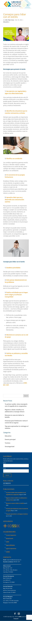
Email (4, 468)
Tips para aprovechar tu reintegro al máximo (17, 514)
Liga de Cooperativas (11, 548)
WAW (20, 616)
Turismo (7, 443)
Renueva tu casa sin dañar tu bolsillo (15, 503)
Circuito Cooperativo (11, 535)
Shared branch (9, 538)
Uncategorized (9, 446)
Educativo (6, 22)
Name (4, 463)
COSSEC (8, 552)
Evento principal (10, 439)
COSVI (7, 542)
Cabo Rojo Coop (9, 20)
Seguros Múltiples (10, 545)
